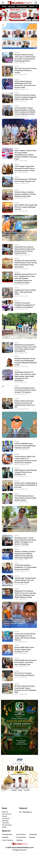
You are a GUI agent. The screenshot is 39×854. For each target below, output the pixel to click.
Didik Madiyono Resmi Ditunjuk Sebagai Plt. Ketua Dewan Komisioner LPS (25, 472)
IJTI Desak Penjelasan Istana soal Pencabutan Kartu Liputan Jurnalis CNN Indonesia (25, 390)
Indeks (4, 827)
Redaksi (32, 837)
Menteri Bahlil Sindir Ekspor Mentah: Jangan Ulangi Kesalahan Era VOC (24, 649)
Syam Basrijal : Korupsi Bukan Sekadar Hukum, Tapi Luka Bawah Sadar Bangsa (25, 580)
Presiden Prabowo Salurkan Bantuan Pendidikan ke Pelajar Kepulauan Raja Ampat (25, 194)
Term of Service (7, 840)
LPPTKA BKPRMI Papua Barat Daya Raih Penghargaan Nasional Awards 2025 (25, 446)
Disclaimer (33, 834)
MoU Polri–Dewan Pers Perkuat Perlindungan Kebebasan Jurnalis (25, 70)
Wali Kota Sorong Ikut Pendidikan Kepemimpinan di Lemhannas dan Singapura (24, 305)
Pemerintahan (7, 825)
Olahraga (5, 820)
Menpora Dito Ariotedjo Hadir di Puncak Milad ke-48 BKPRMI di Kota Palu (25, 485)
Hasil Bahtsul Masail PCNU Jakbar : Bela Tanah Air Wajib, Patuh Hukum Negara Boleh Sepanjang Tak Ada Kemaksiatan (25, 376)
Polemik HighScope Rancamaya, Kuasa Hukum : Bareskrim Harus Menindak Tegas (25, 662)
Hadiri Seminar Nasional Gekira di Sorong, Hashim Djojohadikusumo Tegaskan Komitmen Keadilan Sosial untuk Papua (25, 155)
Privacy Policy (21, 837)
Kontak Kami (21, 834)
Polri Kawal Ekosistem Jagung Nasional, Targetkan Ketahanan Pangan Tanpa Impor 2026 (25, 97)
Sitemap (19, 840)
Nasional (11, 6)
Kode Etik (5, 837)
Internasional (22, 6)
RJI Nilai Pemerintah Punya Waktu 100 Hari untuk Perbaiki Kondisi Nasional (25, 498)
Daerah (31, 6)
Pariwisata (5, 822)
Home (4, 6)
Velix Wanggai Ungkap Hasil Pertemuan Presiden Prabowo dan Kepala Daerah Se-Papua (24, 168)
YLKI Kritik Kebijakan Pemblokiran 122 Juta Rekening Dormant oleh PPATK (25, 567)
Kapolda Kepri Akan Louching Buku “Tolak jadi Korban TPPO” (25, 292)
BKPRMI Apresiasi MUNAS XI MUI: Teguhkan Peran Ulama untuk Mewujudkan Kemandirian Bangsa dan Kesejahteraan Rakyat (25, 278)
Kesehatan (6, 818)
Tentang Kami (7, 834)
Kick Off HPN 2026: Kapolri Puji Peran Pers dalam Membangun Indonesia (25, 207)
